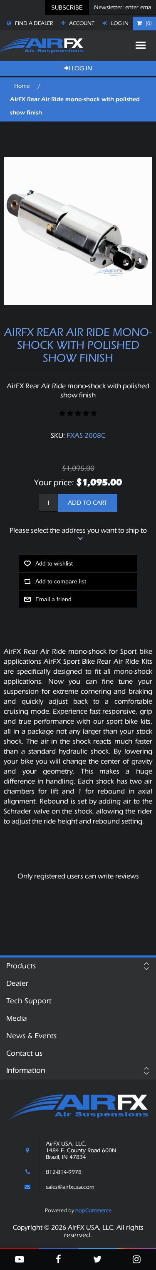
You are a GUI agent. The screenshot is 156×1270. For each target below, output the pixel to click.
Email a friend (53, 599)
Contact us (24, 1053)
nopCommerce (93, 1210)
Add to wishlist (54, 563)
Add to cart (87, 502)
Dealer (17, 983)
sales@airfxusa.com (70, 1187)
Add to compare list (60, 581)
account (81, 23)
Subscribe (67, 8)
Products (21, 966)
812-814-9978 (64, 1172)
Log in (119, 23)
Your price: (54, 482)
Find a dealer (33, 23)
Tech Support (29, 1001)
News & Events (31, 1036)
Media (16, 1018)
